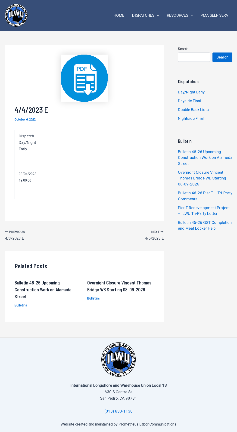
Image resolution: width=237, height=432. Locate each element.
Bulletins (21, 305)
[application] (156, 15)
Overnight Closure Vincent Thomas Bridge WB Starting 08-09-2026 (202, 178)
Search (183, 49)
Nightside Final (191, 118)
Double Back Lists (194, 109)
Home (119, 15)
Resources (177, 15)
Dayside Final (189, 101)
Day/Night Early (191, 92)
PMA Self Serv (214, 15)
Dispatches (143, 15)
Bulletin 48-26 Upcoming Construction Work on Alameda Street (43, 289)
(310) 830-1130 (118, 411)
